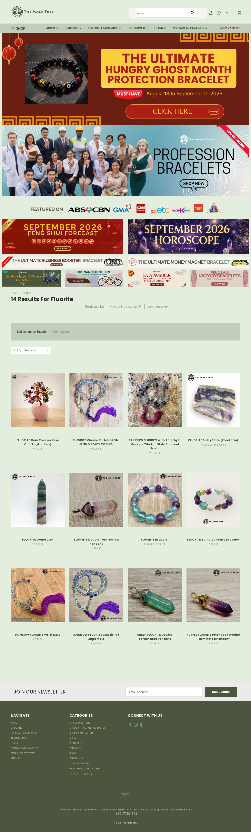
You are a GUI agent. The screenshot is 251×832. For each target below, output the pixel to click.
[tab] (125, 306)
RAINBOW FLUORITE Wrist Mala (38, 635)
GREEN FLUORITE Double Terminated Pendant (155, 637)
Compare (36, 399)
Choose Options (213, 408)
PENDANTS (75, 748)
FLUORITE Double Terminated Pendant (96, 542)
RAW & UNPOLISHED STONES (85, 768)
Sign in (15, 753)
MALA (72, 738)
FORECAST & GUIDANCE (103, 28)
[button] (125, 79)
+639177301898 (230, 28)
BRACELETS (75, 743)
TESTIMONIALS (137, 28)
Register (29, 753)
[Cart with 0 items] (239, 13)
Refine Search (60, 332)
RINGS (72, 753)
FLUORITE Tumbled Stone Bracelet (213, 540)
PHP (228, 13)
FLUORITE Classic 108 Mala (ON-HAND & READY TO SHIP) (96, 442)
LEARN (159, 28)
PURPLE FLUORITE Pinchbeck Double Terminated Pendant (213, 637)
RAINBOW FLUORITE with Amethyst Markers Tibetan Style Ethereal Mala (155, 444)
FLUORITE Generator (37, 540)
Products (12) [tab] (94, 307)
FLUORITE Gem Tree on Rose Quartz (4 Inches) (37, 442)
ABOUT (51, 28)
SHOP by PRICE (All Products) (87, 727)
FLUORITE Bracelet (155, 540)
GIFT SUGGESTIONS (79, 722)
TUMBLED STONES (79, 763)
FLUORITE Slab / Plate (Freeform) (213, 440)
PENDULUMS (76, 758)
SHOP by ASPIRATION (81, 733)
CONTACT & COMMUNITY (189, 28)
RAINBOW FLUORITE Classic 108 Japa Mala (96, 637)
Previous (240, 819)
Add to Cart (38, 408)
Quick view (37, 391)
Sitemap (15, 758)
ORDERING (72, 28)
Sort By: (17, 350)
